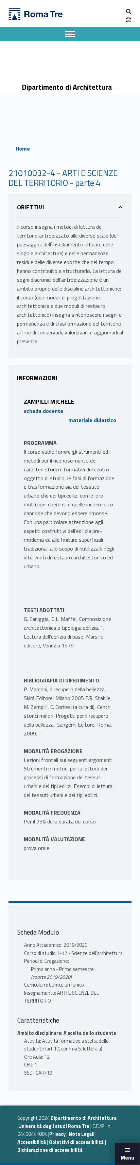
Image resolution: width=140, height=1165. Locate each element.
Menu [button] (127, 1157)
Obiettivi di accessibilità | (77, 1142)
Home (23, 148)
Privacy (57, 1134)
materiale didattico (92, 420)
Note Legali (81, 1134)
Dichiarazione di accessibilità (50, 1150)
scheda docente (43, 411)
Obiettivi (30, 207)
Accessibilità (31, 1142)
